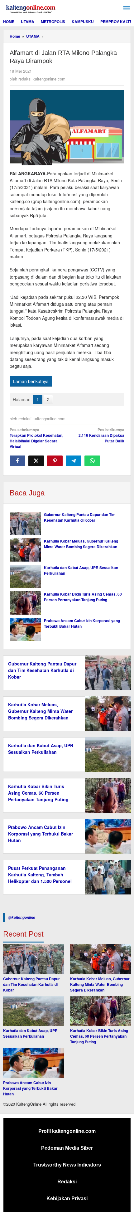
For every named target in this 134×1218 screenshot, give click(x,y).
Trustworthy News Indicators (67, 1164)
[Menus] (126, 8)
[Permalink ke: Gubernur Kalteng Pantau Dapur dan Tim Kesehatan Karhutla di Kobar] (25, 523)
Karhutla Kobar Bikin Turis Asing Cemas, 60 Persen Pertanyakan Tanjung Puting (83, 596)
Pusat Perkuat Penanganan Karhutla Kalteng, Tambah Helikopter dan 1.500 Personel (40, 874)
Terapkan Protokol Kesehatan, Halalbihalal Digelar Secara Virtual (36, 438)
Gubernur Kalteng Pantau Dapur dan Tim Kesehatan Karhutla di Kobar (80, 517)
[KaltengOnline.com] (31, 8)
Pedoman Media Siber (67, 1148)
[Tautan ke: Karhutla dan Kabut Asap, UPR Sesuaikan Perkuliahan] (33, 1011)
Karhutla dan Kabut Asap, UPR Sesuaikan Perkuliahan (40, 748)
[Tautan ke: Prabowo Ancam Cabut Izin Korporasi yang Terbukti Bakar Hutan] (33, 1063)
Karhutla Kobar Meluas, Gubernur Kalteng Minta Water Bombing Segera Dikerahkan (81, 543)
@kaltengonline (21, 917)
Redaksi (67, 1181)
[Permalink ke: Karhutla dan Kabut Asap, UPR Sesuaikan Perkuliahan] (25, 576)
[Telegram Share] (73, 461)
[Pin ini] (55, 461)
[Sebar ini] (17, 461)
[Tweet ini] (36, 461)
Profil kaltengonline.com (67, 1131)
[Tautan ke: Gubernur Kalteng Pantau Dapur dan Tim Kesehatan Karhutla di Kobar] (33, 959)
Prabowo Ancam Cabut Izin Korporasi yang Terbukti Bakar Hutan (40, 833)
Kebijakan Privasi (67, 1198)
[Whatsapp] (92, 461)
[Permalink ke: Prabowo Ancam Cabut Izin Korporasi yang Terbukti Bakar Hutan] (25, 629)
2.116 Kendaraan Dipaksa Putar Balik (101, 435)
